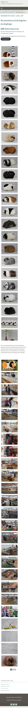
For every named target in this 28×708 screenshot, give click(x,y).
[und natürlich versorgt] (9, 513)
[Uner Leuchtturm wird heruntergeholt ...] (9, 439)
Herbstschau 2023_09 (5, 684)
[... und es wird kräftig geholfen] (9, 451)
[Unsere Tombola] (9, 525)
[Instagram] (14, 704)
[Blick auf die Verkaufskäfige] (9, 426)
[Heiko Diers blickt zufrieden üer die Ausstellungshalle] (9, 476)
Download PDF (5, 39)
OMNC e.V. (4, 2)
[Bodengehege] (9, 574)
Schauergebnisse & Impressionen (7, 12)
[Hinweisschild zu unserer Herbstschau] (9, 365)
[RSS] (16, 704)
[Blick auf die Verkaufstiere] (9, 587)
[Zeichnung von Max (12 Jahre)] (9, 636)
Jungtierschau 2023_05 (5, 686)
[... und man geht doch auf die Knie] (9, 402)
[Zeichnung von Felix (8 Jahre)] (9, 648)
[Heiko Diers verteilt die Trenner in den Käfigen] (9, 377)
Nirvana (14, 700)
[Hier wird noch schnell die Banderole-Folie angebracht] (9, 389)
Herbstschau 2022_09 (5, 690)
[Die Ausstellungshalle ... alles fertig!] (9, 488)
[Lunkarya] (9, 660)
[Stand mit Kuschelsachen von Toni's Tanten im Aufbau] (9, 550)
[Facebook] (11, 704)
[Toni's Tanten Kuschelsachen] (9, 562)
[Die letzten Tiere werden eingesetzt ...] (9, 500)
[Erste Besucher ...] (9, 599)
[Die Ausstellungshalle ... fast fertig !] (9, 414)
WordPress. (19, 700)
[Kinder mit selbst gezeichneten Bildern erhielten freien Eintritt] (9, 623)
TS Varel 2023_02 (4, 688)
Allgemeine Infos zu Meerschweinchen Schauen (13, 11)
